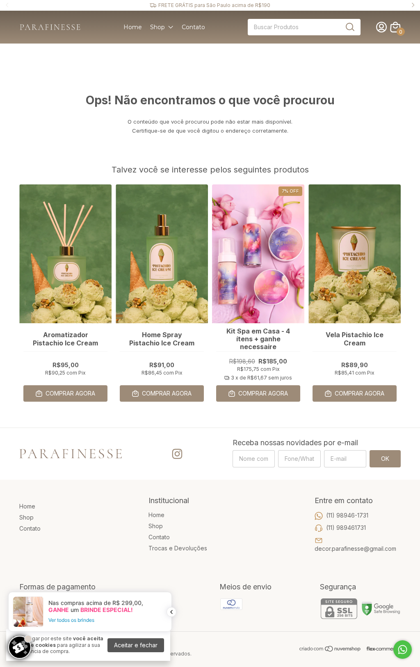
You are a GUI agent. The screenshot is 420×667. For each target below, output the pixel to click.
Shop (157, 27)
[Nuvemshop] (330, 649)
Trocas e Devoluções (177, 548)
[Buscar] (349, 26)
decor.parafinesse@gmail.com (355, 548)
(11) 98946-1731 (347, 515)
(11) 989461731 (346, 527)
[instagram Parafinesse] (177, 454)
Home (132, 27)
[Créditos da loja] (381, 648)
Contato (193, 27)
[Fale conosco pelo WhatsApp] (402, 649)
